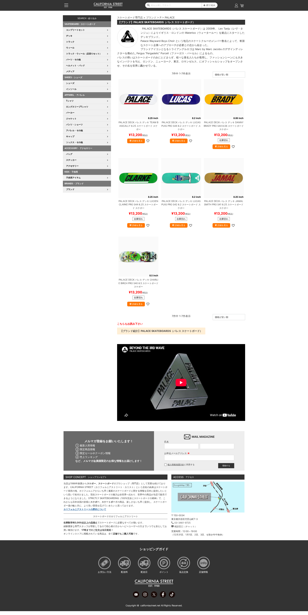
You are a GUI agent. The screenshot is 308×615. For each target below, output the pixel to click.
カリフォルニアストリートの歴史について (85, 509)
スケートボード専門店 (130, 17)
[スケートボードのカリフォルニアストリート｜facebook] (163, 596)
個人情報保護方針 (175, 464)
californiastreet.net (150, 605)
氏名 (166, 441)
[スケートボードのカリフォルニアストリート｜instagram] (145, 596)
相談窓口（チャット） (185, 526)
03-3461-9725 (182, 522)
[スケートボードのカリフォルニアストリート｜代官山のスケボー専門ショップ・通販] (108, 7)
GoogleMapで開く (182, 485)
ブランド (151, 17)
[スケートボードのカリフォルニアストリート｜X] (154, 596)
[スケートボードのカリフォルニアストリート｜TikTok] (172, 596)
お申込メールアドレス (177, 453)
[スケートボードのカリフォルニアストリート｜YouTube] (136, 596)
